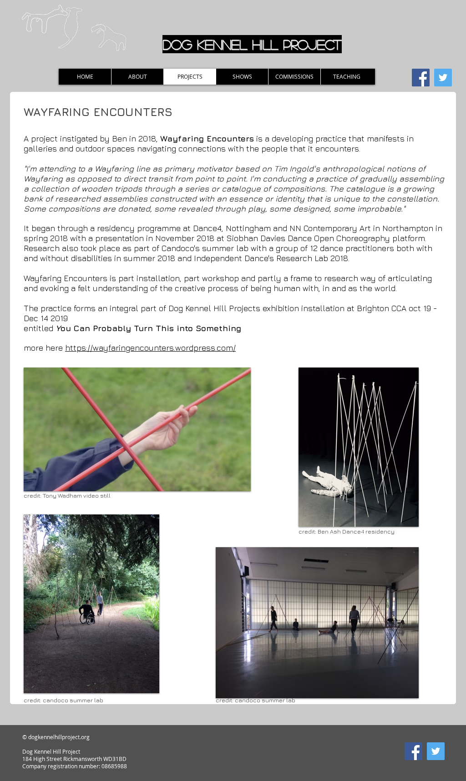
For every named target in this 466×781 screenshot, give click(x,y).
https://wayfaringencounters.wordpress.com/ (150, 348)
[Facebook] (421, 77)
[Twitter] (443, 77)
